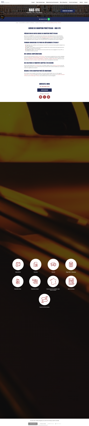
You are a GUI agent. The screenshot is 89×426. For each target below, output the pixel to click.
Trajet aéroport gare (40, 2)
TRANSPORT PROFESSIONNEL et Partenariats (37, 57)
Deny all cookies (43, 423)
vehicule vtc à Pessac (56, 65)
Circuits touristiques (73, 2)
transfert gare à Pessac (34, 75)
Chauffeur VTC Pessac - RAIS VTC (40, 22)
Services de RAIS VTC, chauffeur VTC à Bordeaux (26, 22)
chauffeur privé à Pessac (39, 56)
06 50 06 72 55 (43, 19)
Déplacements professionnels (52, 2)
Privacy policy (58, 423)
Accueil (33, 2)
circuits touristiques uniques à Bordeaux (37, 59)
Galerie (81, 2)
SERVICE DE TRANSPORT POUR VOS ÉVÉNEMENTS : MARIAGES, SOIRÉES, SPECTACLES (40, 58)
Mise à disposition (63, 2)
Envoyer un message (44, 90)
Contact (86, 2)
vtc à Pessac (37, 65)
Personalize (51, 423)
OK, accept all (33, 423)
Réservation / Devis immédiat (68, 10)
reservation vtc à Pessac (28, 74)
